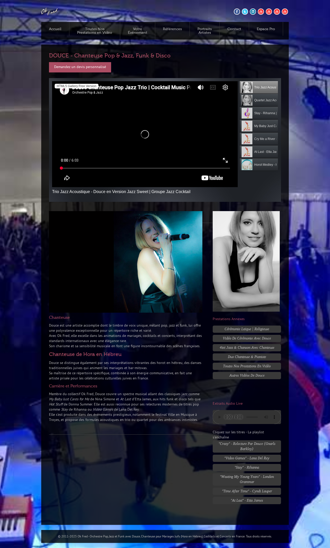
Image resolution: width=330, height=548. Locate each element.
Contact (234, 29)
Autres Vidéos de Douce (247, 375)
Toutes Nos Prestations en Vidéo (94, 31)
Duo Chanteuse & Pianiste (247, 357)
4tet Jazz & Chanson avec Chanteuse (247, 347)
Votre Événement (137, 31)
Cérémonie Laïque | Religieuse (247, 329)
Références (172, 29)
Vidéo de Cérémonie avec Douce (247, 338)
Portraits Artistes (204, 31)
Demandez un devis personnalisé (80, 67)
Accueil (55, 29)
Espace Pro (266, 29)
